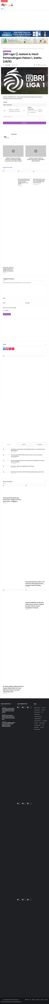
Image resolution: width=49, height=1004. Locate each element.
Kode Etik (38, 999)
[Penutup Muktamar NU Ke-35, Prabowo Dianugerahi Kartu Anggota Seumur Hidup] (35, 532)
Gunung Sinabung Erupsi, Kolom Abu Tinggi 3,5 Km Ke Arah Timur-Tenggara (12, 499)
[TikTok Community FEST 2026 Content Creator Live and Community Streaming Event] (6, 456)
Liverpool (36, 722)
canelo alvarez (37, 709)
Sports (8, 48)
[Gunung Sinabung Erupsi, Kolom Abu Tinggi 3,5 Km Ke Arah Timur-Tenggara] (13, 490)
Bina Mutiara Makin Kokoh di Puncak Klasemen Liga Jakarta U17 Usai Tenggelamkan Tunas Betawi (24, 182)
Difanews (14, 134)
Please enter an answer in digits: (9, 307)
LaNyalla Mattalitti (37, 718)
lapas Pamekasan (37, 720)
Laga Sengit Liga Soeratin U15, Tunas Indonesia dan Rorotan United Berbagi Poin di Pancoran (39, 181)
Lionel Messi (44, 720)
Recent (23, 444)
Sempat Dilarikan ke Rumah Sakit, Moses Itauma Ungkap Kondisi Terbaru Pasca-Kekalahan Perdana (34, 605)
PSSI (43, 725)
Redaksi (33, 999)
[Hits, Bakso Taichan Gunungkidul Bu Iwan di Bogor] (6, 468)
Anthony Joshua (37, 707)
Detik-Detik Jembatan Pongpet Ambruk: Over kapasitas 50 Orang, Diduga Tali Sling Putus (8, 269)
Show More (24, 122)
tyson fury (42, 727)
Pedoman (42, 999)
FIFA (42, 712)
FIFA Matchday (37, 714)
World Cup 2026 (37, 729)
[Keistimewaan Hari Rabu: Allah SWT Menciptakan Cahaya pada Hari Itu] (6, 473)
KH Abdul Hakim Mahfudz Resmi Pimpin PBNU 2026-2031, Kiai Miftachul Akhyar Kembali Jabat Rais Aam (13, 689)
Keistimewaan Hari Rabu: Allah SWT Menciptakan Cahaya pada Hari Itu (27, 472)
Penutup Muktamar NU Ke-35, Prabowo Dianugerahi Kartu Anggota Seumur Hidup (35, 583)
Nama (4, 298)
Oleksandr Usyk (42, 722)
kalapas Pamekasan (38, 716)
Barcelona (44, 707)
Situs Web (27, 302)
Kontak (46, 999)
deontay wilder (37, 712)
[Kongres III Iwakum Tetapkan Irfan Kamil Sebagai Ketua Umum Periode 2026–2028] (29, 900)
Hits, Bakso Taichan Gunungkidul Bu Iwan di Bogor (22, 466)
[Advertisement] (24, 20)
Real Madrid (36, 727)
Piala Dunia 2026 (37, 725)
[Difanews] (7, 5)
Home (5, 48)
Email (4, 302)
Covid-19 (43, 709)
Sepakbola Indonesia (14, 48)
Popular (8, 444)
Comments (39, 444)
